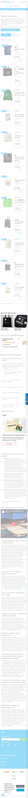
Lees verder (9, 443)
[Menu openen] (3, 795)
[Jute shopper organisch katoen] (24, 342)
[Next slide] (26, 344)
